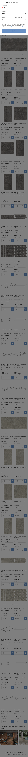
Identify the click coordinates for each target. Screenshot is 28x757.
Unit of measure (18, 17)
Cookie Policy (20, 26)
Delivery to (4, 5)
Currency (4, 17)
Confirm (14, 31)
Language (4, 11)
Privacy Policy (13, 26)
